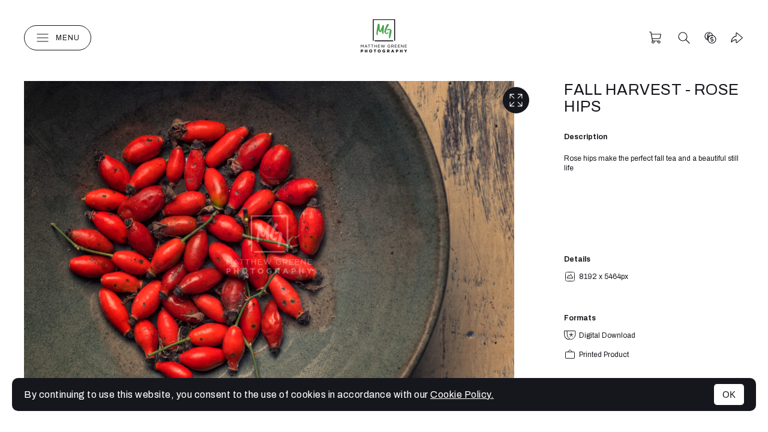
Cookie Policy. (462, 394)
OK (729, 394)
